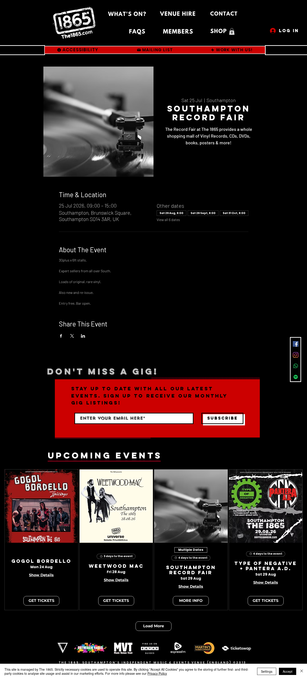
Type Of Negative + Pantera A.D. (265, 566)
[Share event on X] (72, 336)
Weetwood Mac (116, 566)
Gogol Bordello (41, 561)
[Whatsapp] (295, 366)
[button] (232, 31)
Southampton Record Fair (191, 570)
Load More (153, 626)
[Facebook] (295, 344)
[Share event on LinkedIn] (83, 336)
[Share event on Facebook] (61, 336)
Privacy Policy (157, 673)
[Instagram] (295, 355)
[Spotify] (295, 377)
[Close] (301, 671)
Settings (266, 671)
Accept (287, 671)
